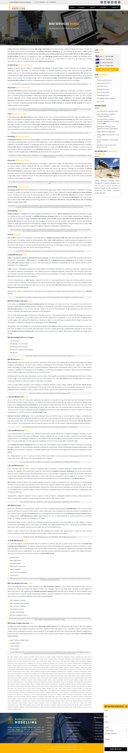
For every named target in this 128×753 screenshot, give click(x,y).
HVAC (17, 114)
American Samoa (18, 657)
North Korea (23, 690)
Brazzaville (19, 661)
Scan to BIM (100, 101)
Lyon (21, 682)
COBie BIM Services (17, 255)
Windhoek (22, 707)
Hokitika (73, 673)
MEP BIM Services (17, 505)
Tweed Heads (22, 705)
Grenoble (47, 671)
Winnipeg (32, 707)
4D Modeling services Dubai (14, 205)
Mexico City (45, 682)
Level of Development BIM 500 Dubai (52, 502)
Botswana (84, 659)
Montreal (73, 684)
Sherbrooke (41, 696)
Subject (106, 722)
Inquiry (49, 736)
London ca (54, 680)
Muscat (47, 686)
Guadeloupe (60, 671)
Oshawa (57, 690)
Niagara (44, 688)
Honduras (78, 673)
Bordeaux (78, 659)
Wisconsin (43, 707)
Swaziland (47, 700)
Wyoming (67, 707)
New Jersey (89, 686)
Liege (28, 680)
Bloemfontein (68, 659)
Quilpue (38, 694)
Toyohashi (41, 703)
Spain (64, 698)
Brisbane (25, 661)
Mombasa (22, 684)
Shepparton (35, 696)
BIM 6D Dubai (33, 393)
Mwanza (56, 686)
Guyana (30, 673)
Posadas (52, 692)
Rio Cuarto (51, 694)
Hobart (69, 673)
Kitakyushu (83, 675)
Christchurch (51, 663)
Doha (56, 667)
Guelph (89, 671)
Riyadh (63, 694)
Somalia (19, 698)
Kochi (15, 677)
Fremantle (71, 669)
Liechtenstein (23, 680)
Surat (29, 700)
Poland (84, 690)
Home (72, 7)
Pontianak (88, 690)
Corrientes (79, 665)
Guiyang (25, 673)
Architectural (20, 65)
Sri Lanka (77, 698)
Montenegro (62, 684)
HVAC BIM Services (102, 86)
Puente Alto (66, 692)
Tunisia (82, 703)
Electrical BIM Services (103, 92)
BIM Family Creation (72, 736)
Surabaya (24, 700)
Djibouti (48, 667)
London (50, 680)
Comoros (40, 665)
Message (107, 739)
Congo (51, 665)
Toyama (36, 703)
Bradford (89, 659)
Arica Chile (84, 657)
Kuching (65, 677)
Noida (86, 688)
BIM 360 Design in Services (20, 301)
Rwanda (23, 696)
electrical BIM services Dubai (47, 155)
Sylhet (67, 700)
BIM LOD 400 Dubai (75, 462)
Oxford (80, 690)
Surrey (38, 700)
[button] (3, 27)
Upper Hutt (59, 705)
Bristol (29, 661)
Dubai (86, 667)
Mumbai (39, 686)
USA (39, 705)
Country (106, 727)
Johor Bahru (60, 675)
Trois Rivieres (65, 703)
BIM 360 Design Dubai (68, 355)
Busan (25, 663)
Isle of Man (37, 675)
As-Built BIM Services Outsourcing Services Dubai (21, 578)
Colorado (24, 665)
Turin (86, 703)
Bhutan (56, 659)
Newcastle (38, 688)
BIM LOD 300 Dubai (55, 427)
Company (50, 725)
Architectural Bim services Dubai (19, 84)
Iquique (18, 675)
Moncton (33, 684)
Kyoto (11, 680)
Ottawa (68, 690)
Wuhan (59, 707)
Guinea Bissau (19, 673)
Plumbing (18, 136)
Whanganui (10, 707)
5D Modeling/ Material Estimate (106, 98)
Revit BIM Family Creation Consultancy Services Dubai (66, 652)
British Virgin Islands (37, 661)
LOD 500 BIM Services (18, 465)
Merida (35, 682)
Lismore (35, 680)
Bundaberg (83, 661)
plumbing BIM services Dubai (41, 181)
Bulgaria (73, 661)
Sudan (12, 700)
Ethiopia (52, 669)
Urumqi (33, 705)
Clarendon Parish (76, 663)
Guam (64, 671)
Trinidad (55, 703)
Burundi (21, 663)
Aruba (19, 659)
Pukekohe (10, 694)
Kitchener (89, 675)
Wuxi (63, 707)
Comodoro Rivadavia (32, 665)
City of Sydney (68, 663)
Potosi (56, 692)
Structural (19, 87)
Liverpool (45, 680)
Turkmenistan (11, 705)
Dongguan (77, 667)
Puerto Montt (81, 692)
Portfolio (68, 747)
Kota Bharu (25, 677)
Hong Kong (84, 673)
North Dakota (15, 690)
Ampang (26, 657)
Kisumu (78, 675)
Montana (48, 684)
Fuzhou (19, 671)
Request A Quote (108, 69)
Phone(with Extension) (110, 733)
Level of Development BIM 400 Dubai (28, 462)
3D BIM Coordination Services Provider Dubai (62, 618)
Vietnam (69, 705)
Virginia (81, 705)
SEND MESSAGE (116, 749)
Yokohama (79, 707)
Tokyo (89, 700)
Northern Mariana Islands (32, 690)
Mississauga (77, 682)
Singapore (68, 696)
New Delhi (73, 686)
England (26, 669)
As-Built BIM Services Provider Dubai (60, 578)
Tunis (77, 703)
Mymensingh (67, 686)
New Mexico (11, 688)
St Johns (83, 698)
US (36, 705)
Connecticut (56, 665)
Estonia (47, 669)
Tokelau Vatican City (78, 700)
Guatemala (76, 671)
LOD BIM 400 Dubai (58, 462)
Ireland (27, 675)
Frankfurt (61, 669)
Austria (45, 659)
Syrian (70, 700)
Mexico (39, 682)
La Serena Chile (16, 682)
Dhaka (43, 667)
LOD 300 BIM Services (18, 397)
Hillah (56, 673)
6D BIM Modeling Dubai (60, 393)
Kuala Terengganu (53, 677)
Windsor (27, 707)
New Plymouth (18, 688)
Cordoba (74, 665)
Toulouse (25, 703)
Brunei (54, 661)
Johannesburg (53, 675)
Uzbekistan (53, 705)
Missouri (89, 682)
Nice (53, 688)
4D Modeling (18, 187)
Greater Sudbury (25, 671)
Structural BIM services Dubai (15, 109)
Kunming (76, 677)
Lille (32, 680)
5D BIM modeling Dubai (15, 229)
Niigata (64, 688)
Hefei (46, 673)
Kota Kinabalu (32, 677)
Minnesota (63, 682)
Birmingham (61, 659)
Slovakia (80, 696)
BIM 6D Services (16, 359)
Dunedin (13, 669)
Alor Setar (10, 657)
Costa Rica (85, 665)
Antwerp (73, 657)
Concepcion (46, 665)
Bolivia (73, 659)
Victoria (65, 705)
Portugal (47, 692)
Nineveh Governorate (72, 688)
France (56, 669)
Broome (46, 661)
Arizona (89, 657)
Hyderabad (10, 675)
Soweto (61, 698)
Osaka (53, 690)
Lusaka (85, 680)
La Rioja (25, 682)
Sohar (89, 696)
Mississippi (84, 682)
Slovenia (86, 696)
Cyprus (30, 667)
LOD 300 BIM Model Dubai (28, 427)
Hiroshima (64, 673)
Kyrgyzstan (16, 680)
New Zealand (31, 688)
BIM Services (98, 722)
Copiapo (69, 665)
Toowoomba (14, 703)
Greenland (37, 671)
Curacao (26, 667)
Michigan (50, 682)
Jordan (65, 675)
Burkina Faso (11, 663)
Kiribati (70, 675)
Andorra (37, 657)
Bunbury (78, 661)
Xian (71, 707)
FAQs (48, 731)
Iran (21, 675)
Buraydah (89, 661)
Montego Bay (54, 684)
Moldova (18, 684)
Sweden (52, 700)
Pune (14, 694)
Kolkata (20, 677)
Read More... (11, 738)
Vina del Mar (75, 705)
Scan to (14, 234)
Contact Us (115, 7)
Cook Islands (63, 665)
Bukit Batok (67, 661)
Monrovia (43, 684)
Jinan (47, 675)
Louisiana (60, 680)
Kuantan (60, 677)
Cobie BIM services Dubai (77, 297)
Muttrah (52, 686)
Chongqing (44, 663)
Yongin (84, 707)
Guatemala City (83, 671)
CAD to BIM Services (101, 733)
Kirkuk (73, 675)
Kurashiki (81, 677)
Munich (43, 686)
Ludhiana (76, 680)
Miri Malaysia (70, 682)
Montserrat (79, 684)
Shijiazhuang (48, 696)
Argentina (77, 657)
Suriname (33, 700)
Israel (41, 675)
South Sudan (55, 698)
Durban (18, 669)
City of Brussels (59, 663)
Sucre (9, 700)
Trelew (47, 703)
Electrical (18, 160)
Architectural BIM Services (104, 80)
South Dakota (40, 698)
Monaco (28, 684)
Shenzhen (28, 696)
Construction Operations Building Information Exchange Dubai (56, 297)
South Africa (25, 698)
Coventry (13, 667)
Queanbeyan (44, 694)
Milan (54, 682)
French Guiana (78, 669)
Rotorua (89, 694)
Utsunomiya (47, 705)
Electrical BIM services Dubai (15, 181)
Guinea (13, 673)
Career (49, 733)
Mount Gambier (20, 686)
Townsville (31, 703)
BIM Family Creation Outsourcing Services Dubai (48, 653)
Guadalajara (53, 671)
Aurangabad (35, 659)
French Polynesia (87, 669)
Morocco (89, 684)
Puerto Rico (88, 692)
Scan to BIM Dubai (20, 251)
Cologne (14, 665)
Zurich (19, 709)
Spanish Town (70, 698)
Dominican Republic (69, 667)
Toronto (20, 703)
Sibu (57, 696)
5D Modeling (15, 211)
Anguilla (53, 657)
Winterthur (37, 707)
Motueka (13, 686)
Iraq (24, 675)
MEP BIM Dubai (54, 537)
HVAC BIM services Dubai (17, 133)
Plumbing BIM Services (103, 89)
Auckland (29, 659)
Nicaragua (48, 688)
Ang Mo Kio (43, 657)
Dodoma (52, 667)
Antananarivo (59, 657)
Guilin (9, 673)
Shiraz (53, 696)
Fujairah (10, 671)
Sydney (63, 700)
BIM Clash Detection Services (103, 728)
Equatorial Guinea (33, 669)
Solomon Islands (12, 698)
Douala (82, 667)
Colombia (19, 665)
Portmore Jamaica (40, 692)
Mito (9, 684)
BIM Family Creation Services (21, 623)
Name (106, 710)
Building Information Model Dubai (33, 251)
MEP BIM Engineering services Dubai (67, 537)
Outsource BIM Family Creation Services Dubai (21, 652)
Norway (42, 690)
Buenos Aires (59, 661)
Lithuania (40, 680)
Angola (49, 657)
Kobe (12, 677)
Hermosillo (51, 673)
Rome (80, 694)
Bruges (50, 661)
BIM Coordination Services (20, 583)
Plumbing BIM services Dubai (15, 155)
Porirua (9, 692)
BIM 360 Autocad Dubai (48, 355)
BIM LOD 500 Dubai (75, 502)
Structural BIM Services (103, 83)
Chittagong (30, 663)
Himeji (59, 673)
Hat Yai (39, 673)
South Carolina (32, 698)
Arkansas (10, 659)
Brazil (14, 661)
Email (106, 716)
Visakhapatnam (87, 705)
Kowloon (38, 677)
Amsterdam (31, 657)
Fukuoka (14, 671)
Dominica (60, 667)
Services (49, 728)
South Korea (48, 698)
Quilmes (33, 694)
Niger (56, 688)
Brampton (10, 661)
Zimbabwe (14, 709)
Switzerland (58, 700)
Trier (50, 703)
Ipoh (15, 675)
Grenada (42, 671)
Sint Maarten (74, 696)
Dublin (9, 669)
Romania (76, 694)
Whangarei (16, 707)
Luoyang (81, 680)
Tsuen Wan (73, 703)
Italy (45, 675)
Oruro (49, 690)
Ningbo (80, 688)
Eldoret (22, 669)
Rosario (85, 694)
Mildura (58, 682)
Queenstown (27, 694)
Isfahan (31, 675)
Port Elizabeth (15, 692)
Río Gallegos (57, 694)
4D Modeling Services (103, 95)
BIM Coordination (100, 739)
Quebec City (20, 694)
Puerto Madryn (74, 692)
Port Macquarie (31, 692)
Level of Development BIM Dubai (27, 502)
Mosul (9, 686)
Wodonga (48, 707)
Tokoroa (86, 700)
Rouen (15, 696)
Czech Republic (37, 667)
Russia (19, 696)
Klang (9, 677)
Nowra (45, 690)
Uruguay (29, 705)
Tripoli (59, 703)
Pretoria (61, 692)
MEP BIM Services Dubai (28, 537)
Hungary (89, 673)
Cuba (22, 667)
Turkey (89, 703)
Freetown (66, 669)
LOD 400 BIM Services (18, 430)
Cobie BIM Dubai (20, 297)
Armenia (15, 659)
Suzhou (42, 700)
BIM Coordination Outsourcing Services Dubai (19, 618)
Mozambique (27, 686)
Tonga (9, 703)
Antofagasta (67, 657)
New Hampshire (81, 686)
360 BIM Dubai (29, 355)
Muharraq (34, 686)
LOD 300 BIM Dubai (72, 427)
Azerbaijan (50, 659)
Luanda (71, 680)
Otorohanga (63, 690)
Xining (74, 707)
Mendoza (30, 682)
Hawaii (43, 673)
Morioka (84, 684)
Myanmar (61, 686)
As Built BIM (98, 736)
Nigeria (60, 688)
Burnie (16, 663)
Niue (83, 688)
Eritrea (43, 669)
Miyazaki (12, 684)
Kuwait (86, 677)
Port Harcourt (23, 692)
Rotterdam (10, 696)
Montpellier (68, 684)
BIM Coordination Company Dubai (43, 619)
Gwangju (34, 673)
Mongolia (38, 684)
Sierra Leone (61, 696)
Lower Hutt (66, 680)
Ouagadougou (74, 690)
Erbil (40, 669)
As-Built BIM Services (18, 540)
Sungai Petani (18, 700)
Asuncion (23, 659)
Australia (41, 659)
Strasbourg (88, 698)
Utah (42, 705)
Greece (32, 671)
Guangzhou (70, 671)
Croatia (18, 667)
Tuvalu (16, 705)
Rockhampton (69, 694)
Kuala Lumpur (44, 677)
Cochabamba (85, 663)
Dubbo (89, 667)
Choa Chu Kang (37, 663)
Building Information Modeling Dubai (32, 133)
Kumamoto (70, 677)
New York (25, 688)
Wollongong (54, 707)
